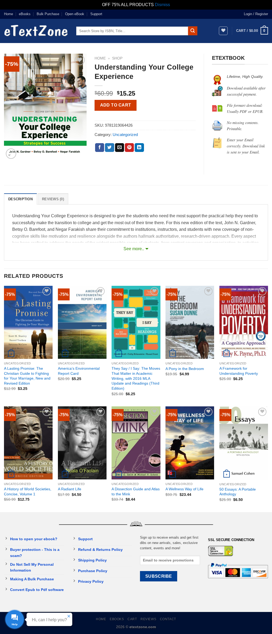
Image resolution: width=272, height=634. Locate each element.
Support (96, 14)
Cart (132, 619)
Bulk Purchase (48, 14)
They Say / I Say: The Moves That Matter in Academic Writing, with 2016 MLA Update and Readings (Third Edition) (136, 378)
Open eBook (74, 14)
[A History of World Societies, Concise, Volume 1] (28, 442)
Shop (117, 58)
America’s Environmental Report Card (79, 371)
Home (8, 14)
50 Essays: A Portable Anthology (237, 491)
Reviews (148, 619)
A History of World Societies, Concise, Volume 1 (27, 491)
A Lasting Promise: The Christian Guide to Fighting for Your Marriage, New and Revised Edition (27, 375)
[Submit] (192, 30)
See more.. (134, 248)
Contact (168, 619)
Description (20, 199)
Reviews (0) (53, 199)
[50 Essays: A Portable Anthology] (243, 443)
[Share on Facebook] (99, 147)
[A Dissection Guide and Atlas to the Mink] (136, 442)
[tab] (20, 199)
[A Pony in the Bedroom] (189, 322)
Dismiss (162, 4)
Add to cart (115, 105)
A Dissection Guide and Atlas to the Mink (136, 491)
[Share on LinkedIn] (139, 147)
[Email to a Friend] (119, 147)
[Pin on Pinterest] (129, 147)
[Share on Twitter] (109, 147)
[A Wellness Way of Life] (189, 442)
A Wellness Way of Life (184, 489)
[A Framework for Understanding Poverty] (243, 322)
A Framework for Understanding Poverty (238, 371)
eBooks (25, 14)
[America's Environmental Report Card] (82, 322)
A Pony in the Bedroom (184, 369)
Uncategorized (125, 134)
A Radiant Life (69, 489)
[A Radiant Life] (82, 442)
